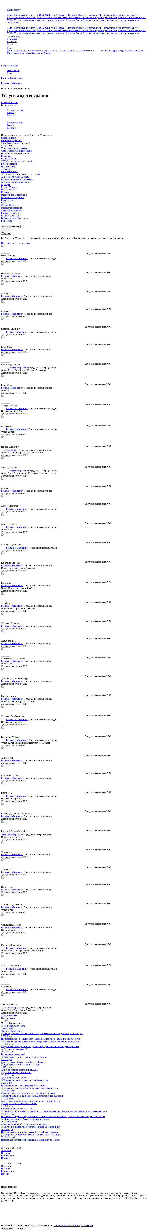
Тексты (134, 15)
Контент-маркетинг (11, 213)
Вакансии (12, 41)
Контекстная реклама (11, 140)
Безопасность (7, 1155)
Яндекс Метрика (9, 187)
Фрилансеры (13, 22)
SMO (3, 202)
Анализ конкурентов (11, 210)
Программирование (88, 15)
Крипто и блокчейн (76, 20)
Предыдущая (9, 1015)
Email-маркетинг (9, 171)
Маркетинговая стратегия (14, 195)
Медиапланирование (11, 208)
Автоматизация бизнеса (82, 17)
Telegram (5, 169)
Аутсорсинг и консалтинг (20, 17)
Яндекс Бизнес (8, 205)
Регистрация (13, 70)
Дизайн (52, 15)
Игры (89, 20)
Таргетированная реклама (14, 148)
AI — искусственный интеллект (114, 15)
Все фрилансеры (15, 110)
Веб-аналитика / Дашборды (14, 218)
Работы (10, 112)
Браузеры (115, 20)
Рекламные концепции (12, 197)
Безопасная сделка (135, 50)
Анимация (60, 20)
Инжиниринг (139, 17)
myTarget (5, 184)
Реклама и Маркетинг (67, 15)
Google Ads (6, 145)
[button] (8, 12)
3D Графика (64, 17)
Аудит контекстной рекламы (15, 176)
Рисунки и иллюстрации (45, 17)
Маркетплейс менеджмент (41, 20)
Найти (10, 227)
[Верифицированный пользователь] (3, 258)
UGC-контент (8, 189)
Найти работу (14, 9)
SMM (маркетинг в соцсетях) (15, 143)
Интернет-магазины (129, 20)
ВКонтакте (6, 156)
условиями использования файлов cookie (73, 1225)
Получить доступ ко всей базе (16, 243)
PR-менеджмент (9, 164)
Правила (5, 1153)
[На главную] (4, 5)
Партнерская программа (19, 53)
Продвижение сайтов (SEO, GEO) (31, 15)
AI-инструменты (85, 50)
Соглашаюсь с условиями (13, 1228)
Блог (102, 50)
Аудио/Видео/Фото (104, 17)
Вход (9, 73)
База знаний (37, 53)
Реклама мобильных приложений (17, 179)
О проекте (6, 1150)
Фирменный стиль (123, 17)
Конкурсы (12, 39)
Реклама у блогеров (11, 215)
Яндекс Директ (8, 138)
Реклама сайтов (8, 158)
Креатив (5, 192)
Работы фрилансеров (115, 50)
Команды (11, 115)
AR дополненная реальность (15, 182)
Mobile (10, 20)
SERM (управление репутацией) (17, 161)
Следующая (8, 1018)
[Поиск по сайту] (9, 60)
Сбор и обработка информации (16, 151)
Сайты (10, 15)
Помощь (48, 53)
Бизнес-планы (8, 200)
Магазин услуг (14, 36)
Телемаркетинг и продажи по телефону (20, 174)
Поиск (10, 44)
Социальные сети (101, 20)
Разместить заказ (9, 65)
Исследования (8, 166)
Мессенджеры (21, 20)
